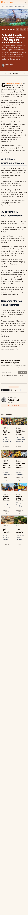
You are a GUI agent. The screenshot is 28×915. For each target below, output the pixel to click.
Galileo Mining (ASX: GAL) (14, 83)
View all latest (20, 414)
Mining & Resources (13, 386)
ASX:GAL (6, 390)
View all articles (13, 405)
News (5, 73)
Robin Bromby (9, 64)
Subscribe (22, 372)
